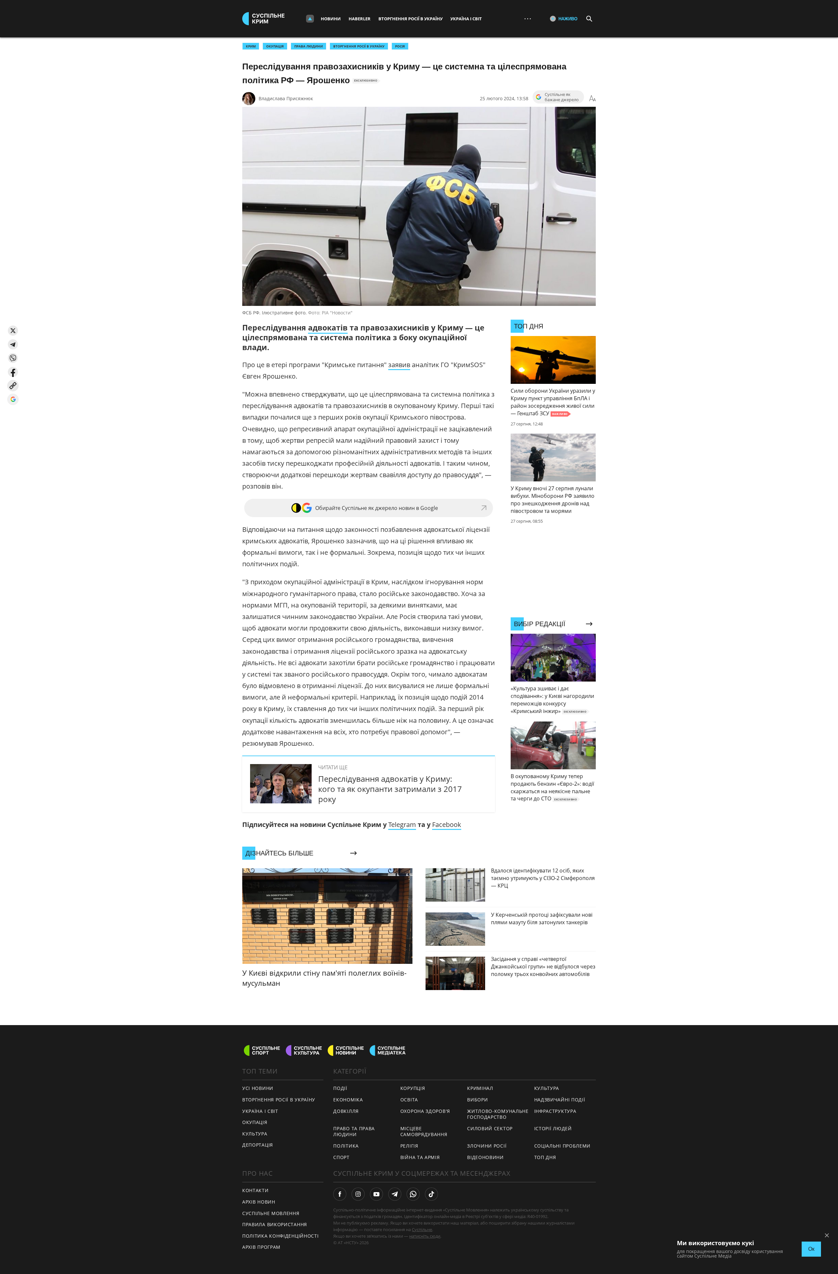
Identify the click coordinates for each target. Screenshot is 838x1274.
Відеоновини (485, 1157)
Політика (346, 1146)
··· (528, 18)
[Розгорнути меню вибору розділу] (310, 19)
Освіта (409, 1099)
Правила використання (274, 1224)
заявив (399, 364)
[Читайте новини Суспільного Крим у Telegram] (394, 1194)
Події (340, 1088)
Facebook (446, 824)
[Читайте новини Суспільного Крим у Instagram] (358, 1194)
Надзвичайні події (559, 1099)
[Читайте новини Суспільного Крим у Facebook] (339, 1194)
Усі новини (257, 1088)
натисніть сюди (424, 1236)
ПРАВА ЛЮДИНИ (308, 46)
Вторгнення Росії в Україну (410, 19)
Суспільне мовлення (271, 1213)
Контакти (255, 1190)
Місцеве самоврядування (423, 1131)
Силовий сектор (490, 1128)
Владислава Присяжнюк (286, 98)
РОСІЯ (400, 46)
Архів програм (261, 1247)
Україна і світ (466, 19)
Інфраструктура (555, 1111)
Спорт (341, 1157)
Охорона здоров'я (425, 1111)
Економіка (348, 1099)
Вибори (477, 1099)
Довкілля (346, 1111)
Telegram (402, 824)
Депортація (257, 1145)
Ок (811, 1249)
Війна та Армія (420, 1157)
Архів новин (258, 1202)
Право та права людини (354, 1131)
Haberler (360, 19)
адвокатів (328, 327)
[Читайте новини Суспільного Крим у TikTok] (431, 1194)
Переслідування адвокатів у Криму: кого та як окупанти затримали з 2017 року (390, 788)
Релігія (409, 1146)
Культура (254, 1134)
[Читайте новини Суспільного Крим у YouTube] (376, 1194)
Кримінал (480, 1088)
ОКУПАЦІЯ (275, 46)
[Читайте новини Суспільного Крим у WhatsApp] (413, 1194)
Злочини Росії (486, 1146)
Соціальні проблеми (562, 1146)
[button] (13, 330)
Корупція (412, 1088)
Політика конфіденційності (280, 1236)
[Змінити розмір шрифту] (592, 98)
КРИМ (251, 46)
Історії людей (553, 1128)
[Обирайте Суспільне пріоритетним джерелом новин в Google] (13, 399)
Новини (331, 19)
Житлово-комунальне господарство (498, 1114)
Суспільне (422, 1229)
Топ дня (545, 1157)
